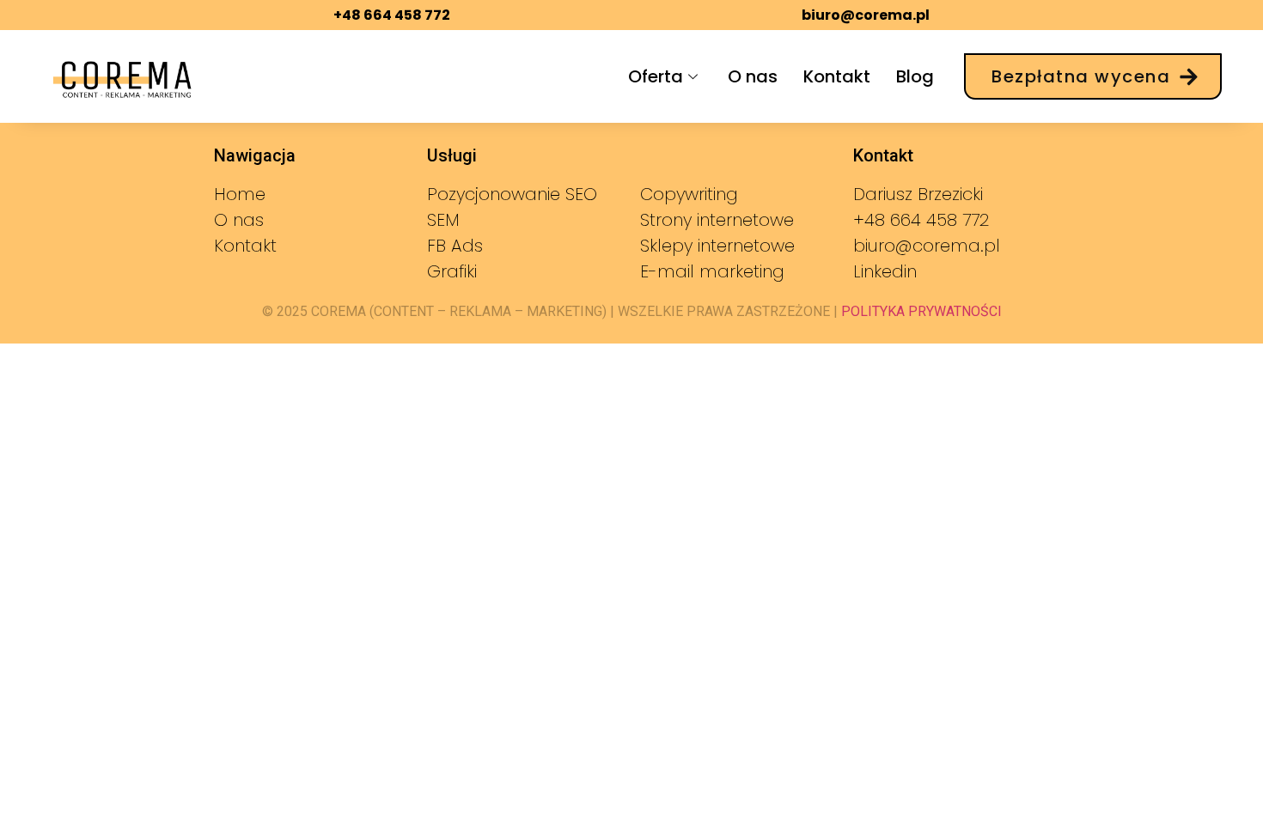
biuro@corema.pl (866, 15)
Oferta (655, 76)
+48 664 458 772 (391, 15)
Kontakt (836, 76)
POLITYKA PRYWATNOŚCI (920, 311)
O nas (753, 76)
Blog (915, 76)
